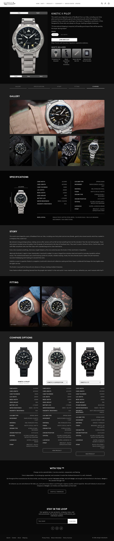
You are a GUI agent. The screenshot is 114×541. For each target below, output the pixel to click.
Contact (14, 537)
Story (59, 86)
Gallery (18, 86)
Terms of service (67, 537)
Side (28, 76)
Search (8, 537)
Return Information (56, 537)
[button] (43, 3)
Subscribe (72, 521)
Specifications (39, 86)
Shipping (24, 537)
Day (19, 13)
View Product (57, 450)
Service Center (69, 3)
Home (37, 3)
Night (37, 13)
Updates (77, 3)
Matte (56, 35)
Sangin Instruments (102, 537)
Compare (95, 86)
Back (41, 76)
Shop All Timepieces (57, 491)
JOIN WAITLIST (64, 40)
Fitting (76, 86)
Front (16, 76)
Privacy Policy (46, 537)
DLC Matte (65, 35)
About (19, 537)
